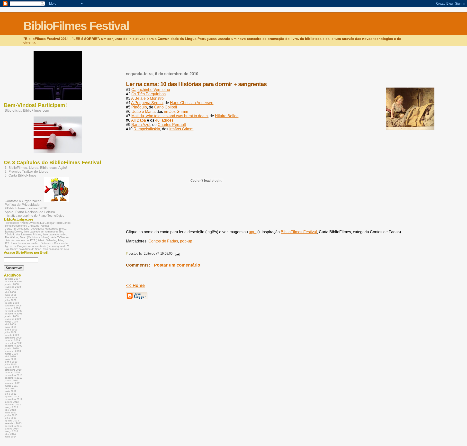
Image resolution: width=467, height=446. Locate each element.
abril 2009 (10, 324)
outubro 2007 (12, 278)
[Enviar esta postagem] (176, 253)
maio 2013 (11, 412)
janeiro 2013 (12, 402)
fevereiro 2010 (13, 351)
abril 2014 (10, 434)
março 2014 (11, 431)
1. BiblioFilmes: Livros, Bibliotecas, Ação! (36, 167)
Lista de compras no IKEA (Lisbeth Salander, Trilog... (35, 240)
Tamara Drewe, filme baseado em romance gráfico (34, 231)
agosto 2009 (12, 335)
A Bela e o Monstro (147, 98)
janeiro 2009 (12, 316)
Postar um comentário (177, 265)
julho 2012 (11, 393)
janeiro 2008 (12, 284)
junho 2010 (11, 361)
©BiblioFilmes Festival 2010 (26, 208)
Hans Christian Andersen (191, 103)
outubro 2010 (12, 372)
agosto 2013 (12, 420)
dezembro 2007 (13, 281)
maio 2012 (11, 391)
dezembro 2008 (13, 313)
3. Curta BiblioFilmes (20, 175)
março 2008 (11, 289)
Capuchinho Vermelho (150, 90)
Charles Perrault (172, 125)
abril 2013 (10, 410)
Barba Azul (140, 125)
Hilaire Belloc (226, 116)
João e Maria (143, 111)
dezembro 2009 (13, 345)
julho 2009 (11, 332)
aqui (252, 232)
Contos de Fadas (163, 241)
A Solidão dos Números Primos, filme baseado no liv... (36, 234)
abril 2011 (10, 388)
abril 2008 (10, 292)
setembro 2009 (13, 337)
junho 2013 (11, 415)
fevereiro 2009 (13, 319)
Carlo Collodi (165, 107)
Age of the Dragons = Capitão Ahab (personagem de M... (38, 246)
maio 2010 (11, 359)
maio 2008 (11, 295)
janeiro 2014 (12, 428)
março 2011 (11, 385)
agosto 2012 (12, 396)
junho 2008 (11, 297)
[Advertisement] (183, 66)
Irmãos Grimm (181, 129)
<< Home (135, 285)
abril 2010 (10, 356)
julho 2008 (11, 300)
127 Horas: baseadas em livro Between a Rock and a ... (38, 243)
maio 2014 (11, 436)
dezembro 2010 (13, 377)
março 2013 (11, 407)
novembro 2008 (13, 311)
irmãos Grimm (176, 111)
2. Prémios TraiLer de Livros (26, 171)
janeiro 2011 (11, 380)
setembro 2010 (13, 369)
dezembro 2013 (13, 426)
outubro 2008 (12, 308)
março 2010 (11, 353)
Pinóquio (139, 107)
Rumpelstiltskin (147, 129)
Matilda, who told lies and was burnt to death (169, 116)
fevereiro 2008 (13, 286)
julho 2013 (11, 418)
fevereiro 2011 (13, 383)
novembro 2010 (13, 375)
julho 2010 (11, 364)
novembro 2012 (13, 399)
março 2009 (11, 321)
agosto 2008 (12, 303)
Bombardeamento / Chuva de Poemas (27, 225)
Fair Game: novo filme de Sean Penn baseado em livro (37, 249)
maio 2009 (11, 327)
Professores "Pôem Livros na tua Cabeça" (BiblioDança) (38, 222)
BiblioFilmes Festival (76, 25)
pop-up (186, 241)
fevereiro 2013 (13, 404)
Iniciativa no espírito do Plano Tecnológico (34, 215)
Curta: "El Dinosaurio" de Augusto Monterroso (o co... (36, 228)
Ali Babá (138, 120)
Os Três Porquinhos (148, 94)
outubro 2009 (12, 340)
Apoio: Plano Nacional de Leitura (30, 212)
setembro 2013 (13, 423)
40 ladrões (164, 120)
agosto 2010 (12, 367)
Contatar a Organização (23, 201)
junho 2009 (11, 329)
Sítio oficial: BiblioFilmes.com (27, 110)
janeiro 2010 (12, 348)
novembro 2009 (13, 343)
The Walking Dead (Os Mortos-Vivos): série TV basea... (38, 237)
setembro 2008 (13, 305)
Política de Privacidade (22, 204)
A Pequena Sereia (147, 103)
